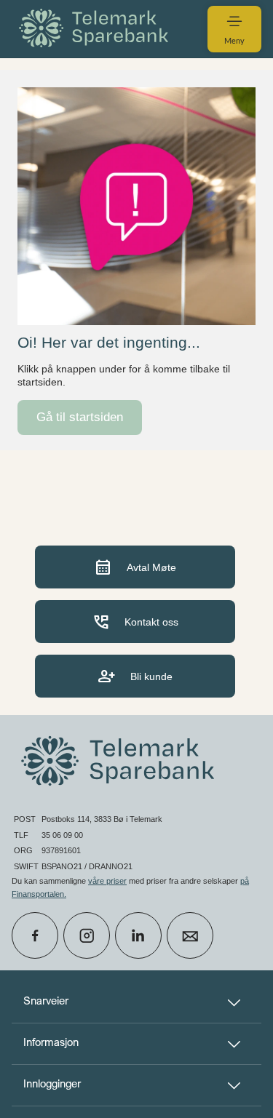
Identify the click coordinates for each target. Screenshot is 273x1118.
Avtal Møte (135, 567)
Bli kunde (135, 676)
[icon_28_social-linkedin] (138, 935)
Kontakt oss (135, 621)
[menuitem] (96, 28)
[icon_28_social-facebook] (35, 935)
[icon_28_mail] (190, 935)
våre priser (107, 881)
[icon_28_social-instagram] (86, 935)
